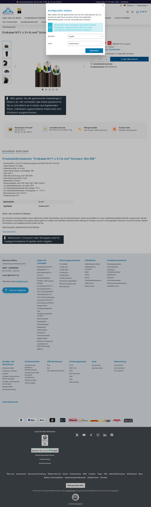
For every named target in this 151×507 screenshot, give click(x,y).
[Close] (103, 5)
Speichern (94, 51)
